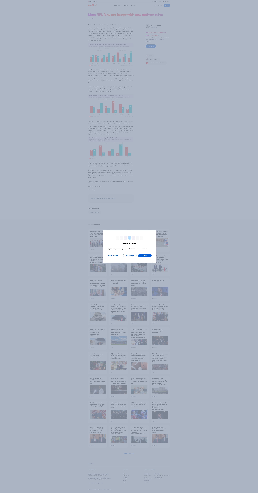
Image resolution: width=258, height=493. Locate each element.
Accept (145, 255)
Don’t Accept (130, 255)
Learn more (136, 249)
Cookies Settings (113, 255)
